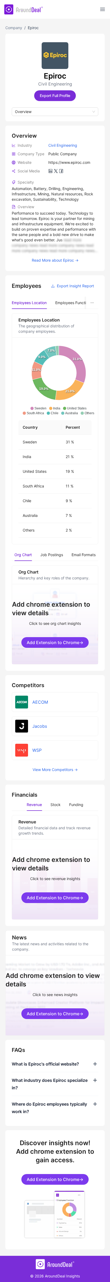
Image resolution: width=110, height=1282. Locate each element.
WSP (37, 750)
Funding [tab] (76, 804)
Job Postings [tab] (51, 554)
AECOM (40, 702)
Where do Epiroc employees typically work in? (49, 1107)
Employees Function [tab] (72, 302)
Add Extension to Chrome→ (55, 642)
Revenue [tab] (34, 804)
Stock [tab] (55, 804)
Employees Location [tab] (29, 302)
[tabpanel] (55, 428)
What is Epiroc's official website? (45, 1064)
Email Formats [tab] (84, 554)
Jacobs (39, 726)
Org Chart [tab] (23, 554)
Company (13, 27)
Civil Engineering (62, 145)
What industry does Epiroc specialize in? (50, 1084)
